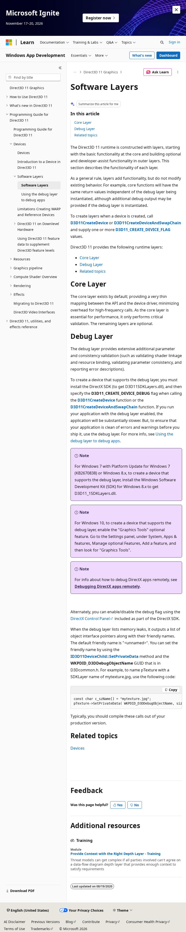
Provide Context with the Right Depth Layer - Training (115, 854)
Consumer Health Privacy (146, 921)
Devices (77, 748)
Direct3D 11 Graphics (101, 72)
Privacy (111, 921)
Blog (69, 921)
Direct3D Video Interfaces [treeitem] (34, 312)
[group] (126, 701)
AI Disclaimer (14, 921)
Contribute (91, 921)
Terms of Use (14, 928)
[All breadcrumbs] (74, 72)
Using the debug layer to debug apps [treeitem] (39, 197)
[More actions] (178, 72)
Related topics (85, 135)
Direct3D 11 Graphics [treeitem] (27, 87)
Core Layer (83, 122)
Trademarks (40, 928)
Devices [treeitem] (23, 152)
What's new (142, 55)
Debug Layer (84, 128)
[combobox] (33, 77)
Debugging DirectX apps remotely (107, 586)
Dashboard (168, 55)
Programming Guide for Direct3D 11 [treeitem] (33, 132)
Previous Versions (45, 921)
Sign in (174, 42)
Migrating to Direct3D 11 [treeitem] (34, 303)
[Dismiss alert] (176, 10)
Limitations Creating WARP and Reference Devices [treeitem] (39, 212)
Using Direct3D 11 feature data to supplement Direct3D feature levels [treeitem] (38, 244)
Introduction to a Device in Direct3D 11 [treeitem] (39, 164)
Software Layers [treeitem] (34, 185)
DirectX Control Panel (90, 618)
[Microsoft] (9, 42)
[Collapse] (60, 68)
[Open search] (162, 42)
